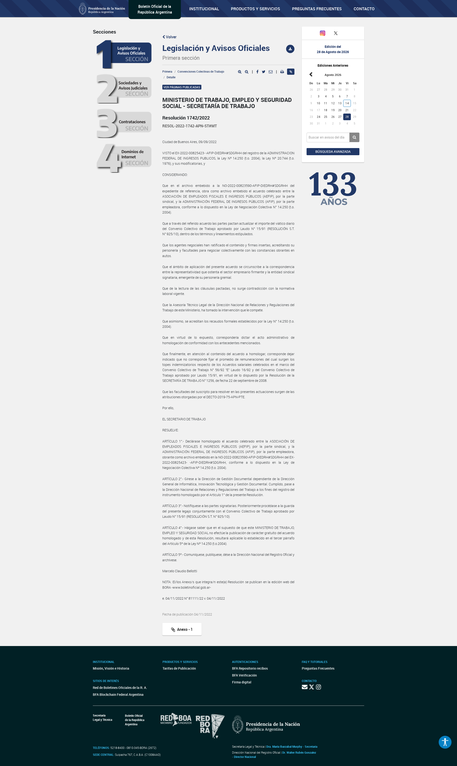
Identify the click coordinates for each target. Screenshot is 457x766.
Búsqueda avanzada (333, 151)
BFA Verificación (244, 675)
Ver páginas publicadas (182, 87)
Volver (171, 37)
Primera (167, 71)
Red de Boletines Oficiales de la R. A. (120, 687)
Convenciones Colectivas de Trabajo (201, 71)
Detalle (171, 77)
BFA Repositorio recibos (250, 668)
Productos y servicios (255, 8)
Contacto (364, 8)
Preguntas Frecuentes (317, 8)
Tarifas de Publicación (179, 668)
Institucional (204, 8)
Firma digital (241, 682)
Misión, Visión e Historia (111, 668)
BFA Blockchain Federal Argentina (118, 694)
